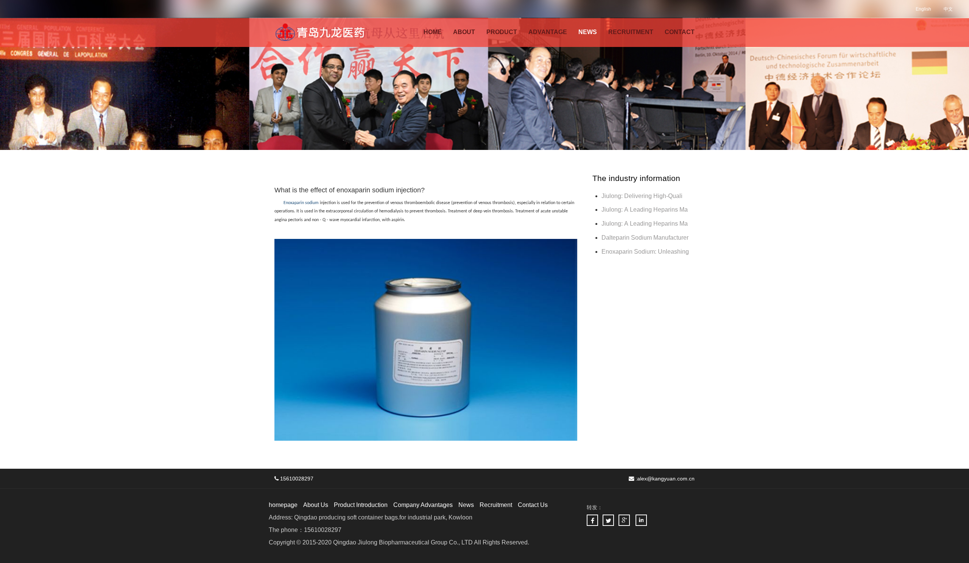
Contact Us (533, 505)
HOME (433, 32)
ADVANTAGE (547, 32)
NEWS (587, 32)
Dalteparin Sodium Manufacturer (645, 237)
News (466, 505)
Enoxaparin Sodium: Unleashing (645, 251)
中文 (948, 9)
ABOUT (464, 32)
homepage (283, 505)
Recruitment (496, 505)
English (923, 9)
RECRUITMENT (630, 32)
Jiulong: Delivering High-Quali (641, 196)
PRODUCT (501, 32)
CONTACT (680, 32)
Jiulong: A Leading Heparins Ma (644, 209)
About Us (315, 505)
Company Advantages (423, 505)
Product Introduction (361, 505)
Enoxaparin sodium (301, 203)
